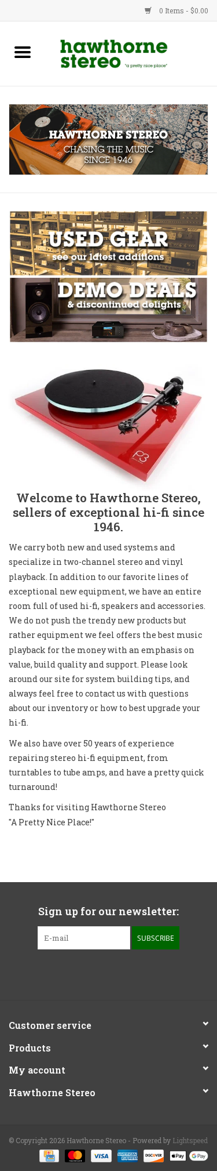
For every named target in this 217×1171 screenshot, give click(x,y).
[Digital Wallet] (186, 1154)
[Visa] (100, 1154)
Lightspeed (190, 1140)
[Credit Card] (48, 1154)
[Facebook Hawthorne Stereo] (98, 973)
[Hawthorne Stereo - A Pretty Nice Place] (131, 52)
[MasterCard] (74, 1154)
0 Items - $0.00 (182, 10)
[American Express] (126, 1154)
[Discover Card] (152, 1154)
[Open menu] (22, 51)
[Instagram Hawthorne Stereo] (118, 973)
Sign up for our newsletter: (108, 911)
